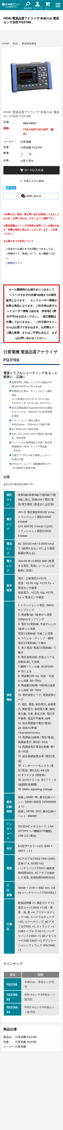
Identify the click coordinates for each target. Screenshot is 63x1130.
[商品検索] (28, 5)
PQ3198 (12, 984)
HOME (5, 43)
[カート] (48, 5)
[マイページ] (38, 5)
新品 (15, 43)
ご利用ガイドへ (14, 262)
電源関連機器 (29, 43)
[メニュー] (58, 5)
